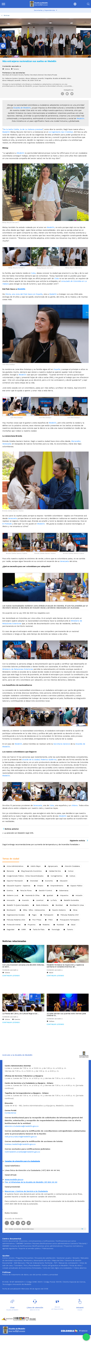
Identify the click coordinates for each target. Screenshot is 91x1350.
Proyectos (31, 925)
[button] (70, 4)
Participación (48, 915)
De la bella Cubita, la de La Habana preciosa (23, 129)
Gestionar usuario (64, 1258)
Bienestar (10, 871)
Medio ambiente (42, 905)
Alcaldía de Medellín (22, 108)
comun (70, 871)
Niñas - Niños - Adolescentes (34, 910)
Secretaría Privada (51, 75)
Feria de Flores (26, 890)
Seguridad (10, 929)
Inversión (25, 900)
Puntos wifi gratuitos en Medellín (55, 1265)
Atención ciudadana (72, 866)
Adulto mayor (36, 866)
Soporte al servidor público (30, 1248)
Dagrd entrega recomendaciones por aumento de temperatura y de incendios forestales (40, 844)
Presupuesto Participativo (69, 920)
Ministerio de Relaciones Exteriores (17, 669)
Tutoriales (18, 1265)
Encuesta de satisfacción (45, 1258)
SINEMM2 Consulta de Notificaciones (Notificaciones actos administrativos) (32, 1246)
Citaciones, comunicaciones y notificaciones (37, 1241)
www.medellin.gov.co (14, 1179)
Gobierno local (12, 895)
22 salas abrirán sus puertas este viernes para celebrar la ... (66, 1014)
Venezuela (12, 518)
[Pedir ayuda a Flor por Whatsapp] (86, 1336)
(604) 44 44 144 (35, 1310)
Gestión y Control (45, 890)
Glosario (76, 1258)
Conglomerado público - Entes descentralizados (25, 876)
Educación (64, 881)
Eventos (10, 890)
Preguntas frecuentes (25, 1258)
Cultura (7, 69)
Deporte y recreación (15, 881)
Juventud (39, 900)
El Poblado (7, 524)
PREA (50, 920)
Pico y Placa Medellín (32, 1265)
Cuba (33, 273)
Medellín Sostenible (71, 900)
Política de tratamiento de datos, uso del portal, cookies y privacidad (30, 1275)
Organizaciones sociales (16, 915)
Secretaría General (36, 75)
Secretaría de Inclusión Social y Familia (15, 75)
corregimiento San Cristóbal (61, 132)
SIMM (23, 929)
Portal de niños (76, 1265)
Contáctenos (10, 1113)
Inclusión (79, 895)
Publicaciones (47, 1248)
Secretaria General (61, 744)
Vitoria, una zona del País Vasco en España (24, 294)
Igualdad (50, 895)
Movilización (11, 910)
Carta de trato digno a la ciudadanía (57, 1268)
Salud (73, 925)
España (57, 369)
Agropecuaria (53, 866)
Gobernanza (63, 890)
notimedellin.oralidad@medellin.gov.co (22, 1152)
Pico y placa (36, 920)
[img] (3, 4)
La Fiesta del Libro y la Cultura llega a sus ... (20, 1013)
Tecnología (56, 929)
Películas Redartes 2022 (16, 920)
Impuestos (64, 895)
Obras (75, 910)
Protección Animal (13, 925)
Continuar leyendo (11, 976)
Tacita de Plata (38, 929)
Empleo (40, 886)
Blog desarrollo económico (31, 871)
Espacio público (76, 886)
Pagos (34, 915)
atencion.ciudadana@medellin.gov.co (22, 1126)
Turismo (16, 69)
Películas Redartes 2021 (70, 915)
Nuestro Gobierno (59, 910)
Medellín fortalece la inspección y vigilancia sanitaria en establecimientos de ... (65, 966)
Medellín (80, 118)
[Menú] (7, 4)
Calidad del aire (55, 871)
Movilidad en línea (77, 905)
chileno (74, 805)
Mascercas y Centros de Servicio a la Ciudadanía (26, 1191)
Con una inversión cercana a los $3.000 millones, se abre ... (23, 966)
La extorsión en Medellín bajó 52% (18, 833)
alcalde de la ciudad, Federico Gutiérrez (39, 760)
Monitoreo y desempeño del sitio (37, 1260)
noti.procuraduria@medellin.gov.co (21, 1136)
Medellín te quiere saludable (18, 905)
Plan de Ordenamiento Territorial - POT (42, 1263)
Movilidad (59, 905)
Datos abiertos (80, 1268)
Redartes (46, 925)
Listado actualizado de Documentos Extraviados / (22, 1268)
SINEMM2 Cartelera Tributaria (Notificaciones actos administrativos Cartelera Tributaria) (51, 1243)
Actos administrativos (15, 866)
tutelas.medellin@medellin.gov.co (20, 1144)
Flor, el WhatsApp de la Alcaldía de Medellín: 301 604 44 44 (31, 1182)
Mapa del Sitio (58, 1260)
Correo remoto (8, 1258)
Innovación (11, 900)
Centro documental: (10, 1241)
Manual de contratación (68, 1263)
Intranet (79, 1310)
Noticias (6, 15)
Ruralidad (60, 925)
